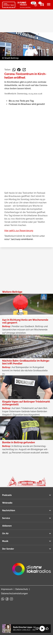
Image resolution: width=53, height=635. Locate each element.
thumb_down (37, 628)
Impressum (7, 589)
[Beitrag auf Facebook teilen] (19, 69)
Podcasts (7, 495)
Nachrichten (8, 510)
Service (6, 518)
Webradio (7, 503)
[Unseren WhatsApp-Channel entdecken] (2, 599)
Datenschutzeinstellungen (14, 593)
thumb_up (47, 628)
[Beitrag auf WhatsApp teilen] (14, 69)
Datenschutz (21, 589)
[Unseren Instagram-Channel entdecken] (11, 599)
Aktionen (7, 526)
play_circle (42, 628)
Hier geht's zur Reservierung (18, 230)
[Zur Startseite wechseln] (8, 5)
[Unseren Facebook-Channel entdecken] (7, 599)
